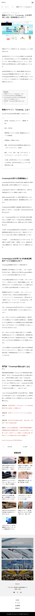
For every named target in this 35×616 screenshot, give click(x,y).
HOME (17, 600)
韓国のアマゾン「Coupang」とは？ (14, 93)
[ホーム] (2, 6)
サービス (17, 603)
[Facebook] (14, 592)
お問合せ (17, 608)
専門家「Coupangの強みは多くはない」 (14, 101)
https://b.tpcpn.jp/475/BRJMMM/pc (12, 440)
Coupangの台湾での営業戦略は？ (13, 95)
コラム (6, 24)
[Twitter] (17, 592)
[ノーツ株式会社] (16, 2)
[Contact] (21, 592)
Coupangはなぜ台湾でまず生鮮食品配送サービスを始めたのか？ (14, 98)
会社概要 (17, 605)
